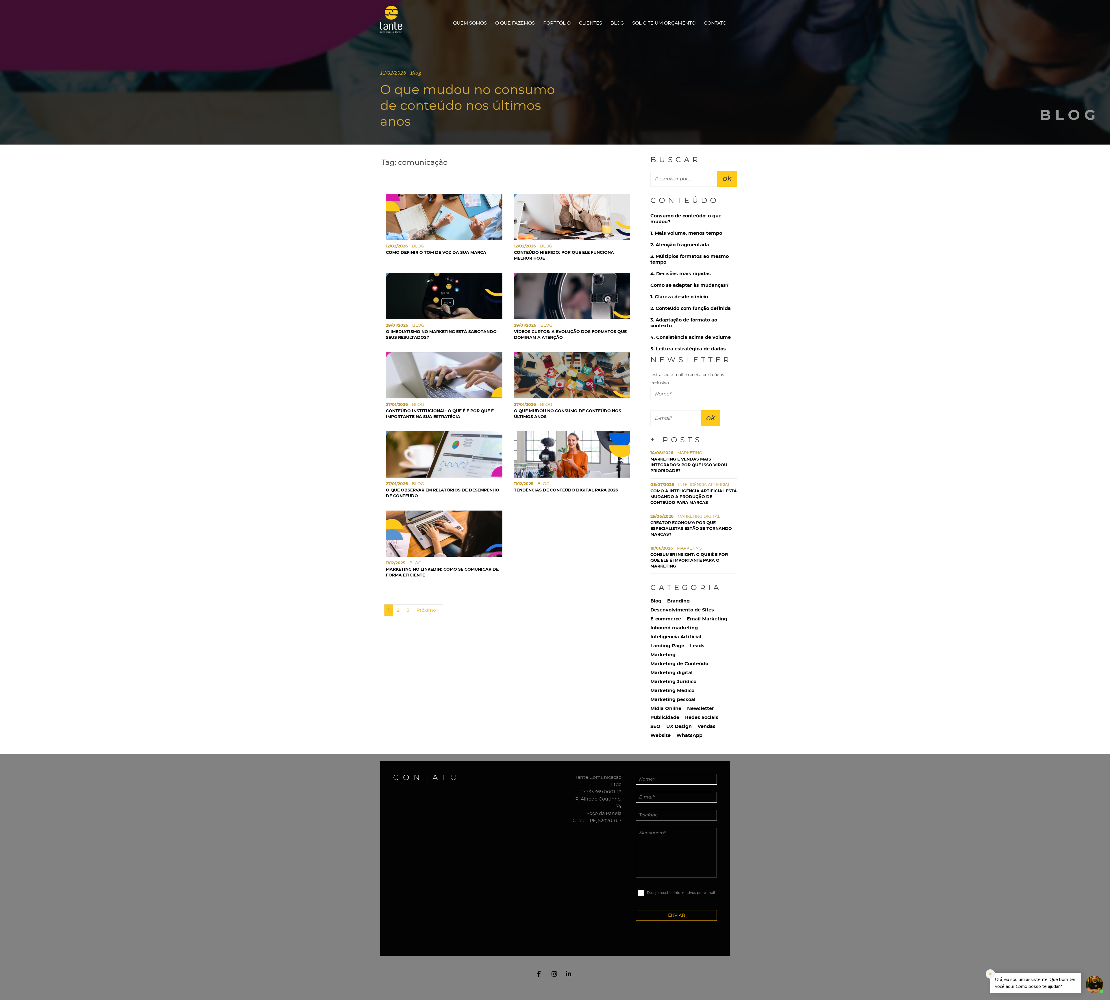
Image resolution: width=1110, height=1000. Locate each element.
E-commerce (665, 619)
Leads (697, 646)
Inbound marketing (674, 628)
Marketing (663, 655)
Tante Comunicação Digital (394, 23)
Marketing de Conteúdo (679, 663)
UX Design (679, 726)
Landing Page (667, 646)
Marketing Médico (672, 690)
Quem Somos (470, 23)
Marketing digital (671, 672)
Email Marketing (707, 619)
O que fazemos (515, 23)
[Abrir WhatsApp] (14, 985)
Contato (715, 23)
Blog (617, 23)
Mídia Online (665, 708)
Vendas (706, 726)
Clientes (590, 23)
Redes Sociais (701, 717)
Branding (678, 601)
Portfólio (557, 23)
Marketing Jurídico (673, 681)
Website (660, 735)
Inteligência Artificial (675, 637)
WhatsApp (689, 735)
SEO (655, 726)
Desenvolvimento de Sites (682, 610)
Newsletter (700, 708)
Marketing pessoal (672, 699)
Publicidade (664, 717)
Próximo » (428, 610)
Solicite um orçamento (663, 23)
